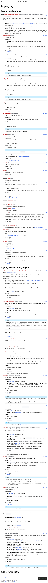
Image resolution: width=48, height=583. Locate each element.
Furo (15, 581)
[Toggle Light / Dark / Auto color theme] (45, 1)
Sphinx (6, 581)
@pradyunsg (11, 581)
